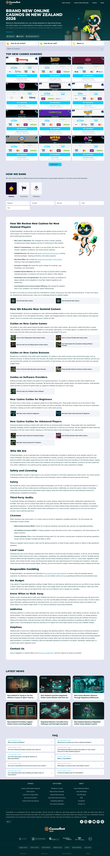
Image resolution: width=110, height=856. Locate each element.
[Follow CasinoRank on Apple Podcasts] (102, 821)
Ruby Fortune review (88, 78)
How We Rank (81, 795)
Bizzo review (55, 157)
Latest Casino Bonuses (81, 3)
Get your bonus (22, 75)
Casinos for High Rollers (30, 795)
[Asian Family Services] (80, 839)
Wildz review (88, 105)
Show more (54, 164)
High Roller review (55, 105)
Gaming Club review (55, 131)
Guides (94, 3)
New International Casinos (57, 798)
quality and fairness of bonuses (48, 253)
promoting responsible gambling (56, 573)
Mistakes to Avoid (57, 788)
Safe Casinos (30, 791)
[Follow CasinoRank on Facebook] (81, 821)
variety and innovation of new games (50, 259)
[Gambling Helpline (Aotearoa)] (67, 839)
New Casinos (66, 3)
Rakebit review (22, 105)
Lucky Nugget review (55, 78)
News (102, 3)
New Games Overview (57, 791)
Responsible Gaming (57, 795)
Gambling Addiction (57, 801)
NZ (8, 821)
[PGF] (54, 839)
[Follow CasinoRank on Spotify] (98, 821)
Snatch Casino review (88, 131)
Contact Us (81, 804)
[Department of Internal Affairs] (23, 839)
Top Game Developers (57, 804)
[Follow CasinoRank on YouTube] (94, 821)
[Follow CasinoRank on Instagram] (86, 821)
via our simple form (47, 653)
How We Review (81, 791)
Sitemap (88, 853)
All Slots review (22, 157)
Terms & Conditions (66, 853)
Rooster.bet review (22, 78)
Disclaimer (81, 801)
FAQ (81, 798)
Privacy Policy (44, 853)
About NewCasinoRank (81, 788)
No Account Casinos (30, 798)
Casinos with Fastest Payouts (30, 788)
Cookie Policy (23, 853)
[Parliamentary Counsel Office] (38, 839)
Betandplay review (88, 157)
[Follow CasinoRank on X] (90, 821)
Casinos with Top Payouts (30, 801)
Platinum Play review (22, 131)
